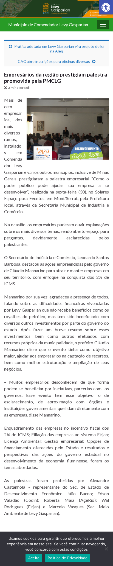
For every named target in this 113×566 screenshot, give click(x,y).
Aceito (34, 558)
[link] (106, 7)
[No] (106, 549)
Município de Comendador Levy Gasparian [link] (48, 24)
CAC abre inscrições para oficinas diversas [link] (54, 61)
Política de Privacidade (67, 558)
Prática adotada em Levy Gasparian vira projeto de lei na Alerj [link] (59, 48)
